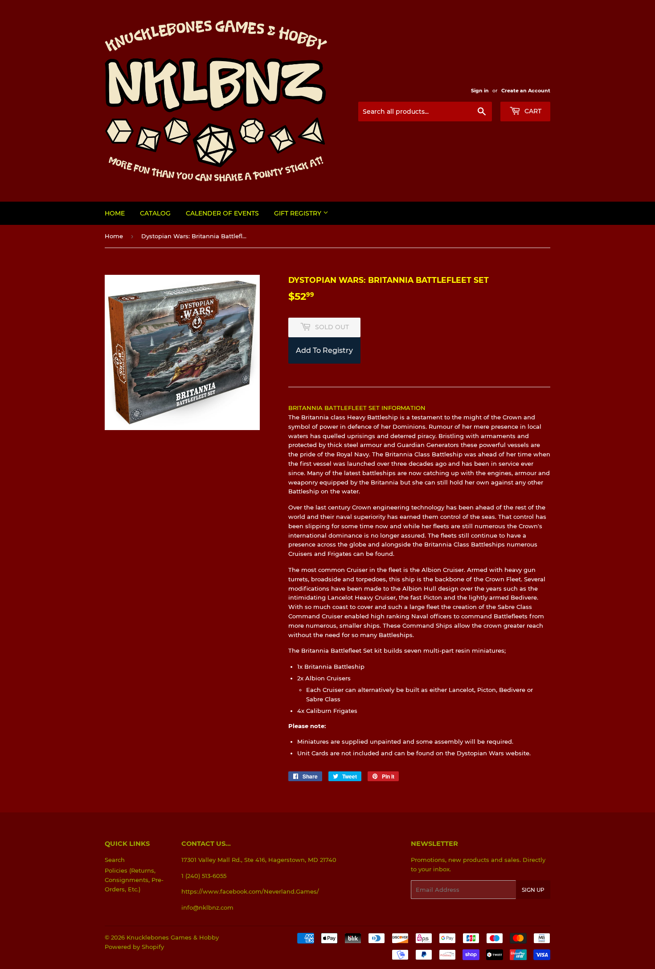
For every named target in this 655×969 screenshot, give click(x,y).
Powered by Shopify (134, 946)
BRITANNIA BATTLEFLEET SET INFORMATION (357, 407)
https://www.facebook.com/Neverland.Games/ (250, 891)
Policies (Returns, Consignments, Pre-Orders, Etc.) (134, 880)
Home (115, 213)
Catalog (155, 213)
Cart (532, 111)
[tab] (419, 580)
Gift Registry (298, 213)
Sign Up (533, 889)
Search (115, 859)
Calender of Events (222, 213)
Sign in (480, 90)
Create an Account (525, 90)
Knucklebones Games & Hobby (173, 937)
